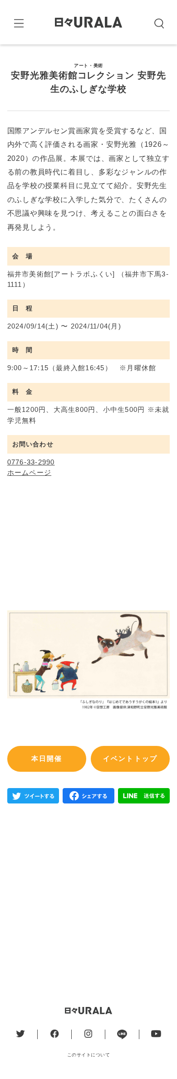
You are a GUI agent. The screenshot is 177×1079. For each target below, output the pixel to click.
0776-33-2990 (31, 462)
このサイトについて (88, 1054)
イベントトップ (130, 758)
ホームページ (29, 472)
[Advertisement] (88, 898)
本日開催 (47, 758)
